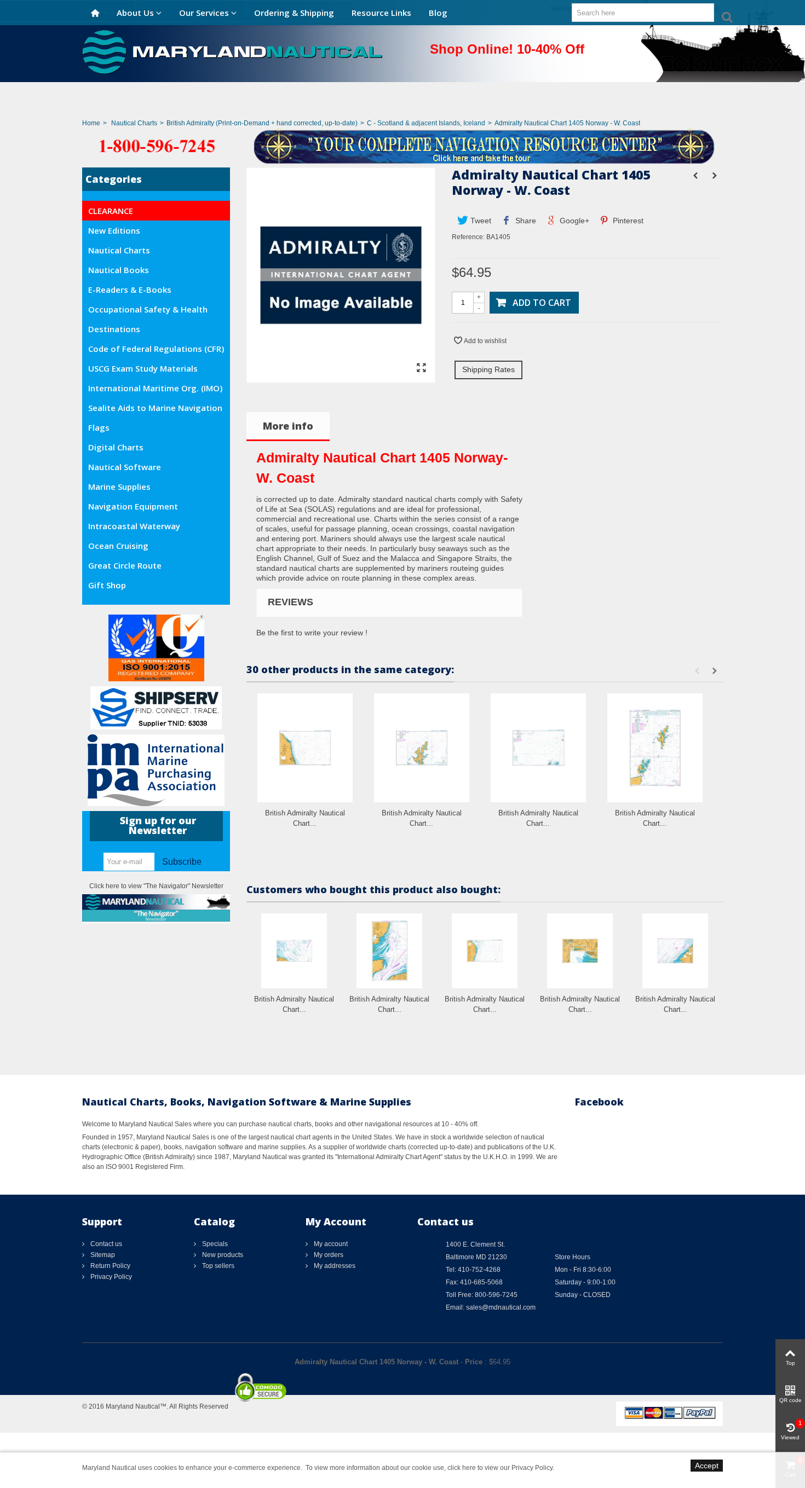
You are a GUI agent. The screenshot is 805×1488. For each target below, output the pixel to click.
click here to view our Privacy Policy (500, 1468)
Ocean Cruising (118, 545)
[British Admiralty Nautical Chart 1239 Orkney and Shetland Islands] (655, 747)
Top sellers (217, 1266)
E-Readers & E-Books (129, 289)
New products (221, 1255)
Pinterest (627, 220)
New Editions (114, 230)
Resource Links (381, 12)
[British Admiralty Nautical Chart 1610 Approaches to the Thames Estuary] (389, 950)
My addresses (333, 1266)
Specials (214, 1244)
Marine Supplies (119, 486)
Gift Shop (107, 585)
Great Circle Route (125, 565)
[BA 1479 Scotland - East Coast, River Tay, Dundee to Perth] (341, 377)
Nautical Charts (134, 123)
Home (91, 123)
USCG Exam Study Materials (143, 368)
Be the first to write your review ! (311, 632)
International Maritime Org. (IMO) (155, 388)
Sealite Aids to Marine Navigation (155, 407)
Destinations (114, 328)
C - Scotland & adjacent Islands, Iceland (426, 123)
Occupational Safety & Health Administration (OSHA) (148, 311)
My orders (327, 1255)
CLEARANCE (110, 210)
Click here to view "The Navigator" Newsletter (156, 886)
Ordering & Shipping (294, 12)
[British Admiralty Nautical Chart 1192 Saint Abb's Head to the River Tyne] (305, 747)
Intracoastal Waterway (134, 525)
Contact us (105, 1244)
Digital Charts (115, 447)
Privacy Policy (110, 1277)
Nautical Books (118, 269)
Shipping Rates (488, 369)
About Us (135, 12)
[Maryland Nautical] (232, 51)
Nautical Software (124, 466)
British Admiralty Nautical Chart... (305, 818)
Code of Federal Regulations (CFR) (156, 348)
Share (524, 220)
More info (288, 425)
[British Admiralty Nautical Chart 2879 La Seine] (580, 950)
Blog (438, 12)
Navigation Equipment (133, 506)
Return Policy (109, 1266)
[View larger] (421, 368)
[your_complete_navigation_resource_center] (402, 145)
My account (330, 1244)
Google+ (573, 220)
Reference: (468, 237)
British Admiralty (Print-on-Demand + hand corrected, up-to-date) (262, 123)
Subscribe (182, 861)
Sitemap (102, 1255)
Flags (99, 427)
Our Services (204, 12)
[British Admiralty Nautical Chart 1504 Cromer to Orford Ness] (484, 950)
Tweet (479, 220)
